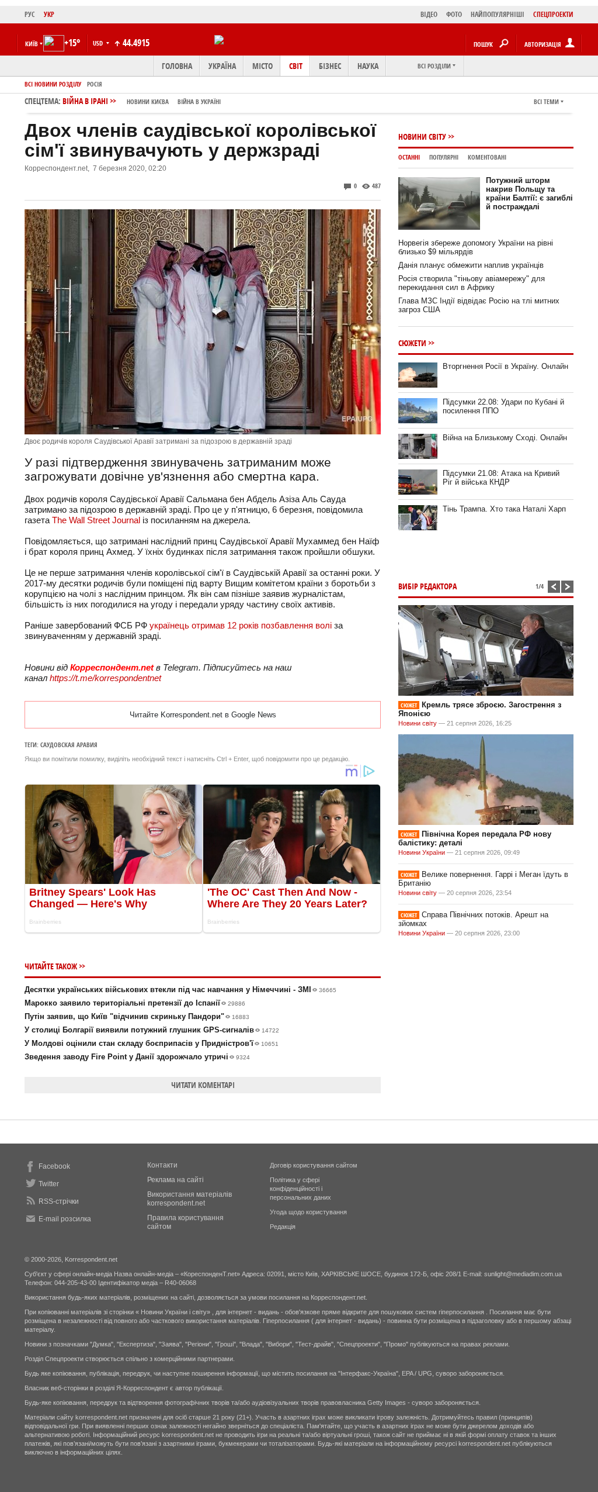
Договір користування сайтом (313, 1165)
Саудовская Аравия (69, 744)
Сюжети (412, 342)
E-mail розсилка (65, 1219)
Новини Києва (148, 101)
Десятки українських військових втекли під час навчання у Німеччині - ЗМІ (180, 989)
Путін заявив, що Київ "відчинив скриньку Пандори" (137, 1016)
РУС (30, 14)
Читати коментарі (203, 1084)
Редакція (282, 1226)
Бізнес (330, 65)
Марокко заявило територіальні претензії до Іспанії (135, 1003)
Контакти (162, 1165)
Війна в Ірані (141, 100)
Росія (94, 84)
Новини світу (422, 136)
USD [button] (99, 43)
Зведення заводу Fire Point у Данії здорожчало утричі (137, 1056)
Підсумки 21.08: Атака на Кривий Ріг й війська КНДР (501, 477)
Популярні (443, 157)
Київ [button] (31, 43)
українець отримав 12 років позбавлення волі (241, 625)
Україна (222, 65)
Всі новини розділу (53, 84)
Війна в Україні (199, 101)
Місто (262, 65)
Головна (177, 65)
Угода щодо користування (308, 1211)
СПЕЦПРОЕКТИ (553, 14)
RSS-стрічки (59, 1201)
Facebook (54, 1166)
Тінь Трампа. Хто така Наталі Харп (504, 509)
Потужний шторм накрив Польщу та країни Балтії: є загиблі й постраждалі (529, 193)
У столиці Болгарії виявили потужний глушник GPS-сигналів (152, 1029)
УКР (49, 14)
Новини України (421, 852)
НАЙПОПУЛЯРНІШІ (497, 14)
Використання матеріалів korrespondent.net (189, 1198)
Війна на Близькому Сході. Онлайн (505, 437)
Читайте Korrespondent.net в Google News (203, 714)
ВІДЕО (428, 14)
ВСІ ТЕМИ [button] (546, 101)
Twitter (49, 1184)
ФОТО (454, 14)
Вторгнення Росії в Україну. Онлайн (505, 366)
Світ (296, 65)
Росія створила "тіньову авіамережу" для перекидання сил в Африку (471, 283)
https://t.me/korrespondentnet (105, 678)
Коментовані (487, 157)
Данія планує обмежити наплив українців (471, 265)
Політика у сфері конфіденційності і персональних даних (300, 1188)
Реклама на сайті (175, 1180)
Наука (367, 65)
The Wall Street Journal (96, 520)
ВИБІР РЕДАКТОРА (427, 586)
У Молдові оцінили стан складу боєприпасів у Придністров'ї (152, 1043)
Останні (409, 157)
